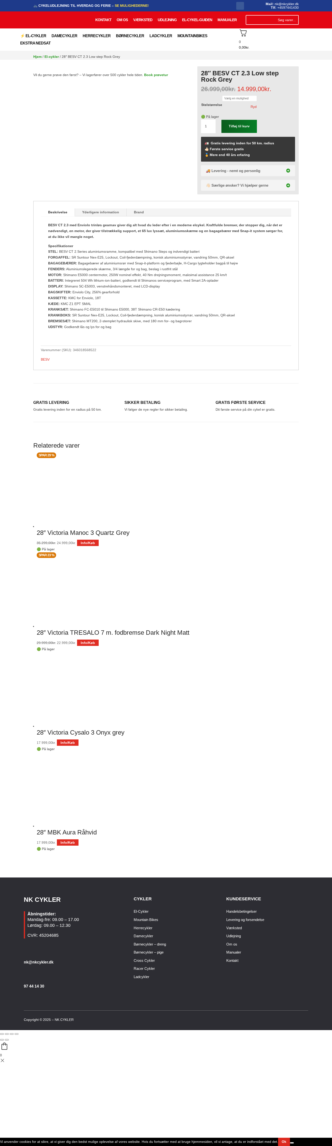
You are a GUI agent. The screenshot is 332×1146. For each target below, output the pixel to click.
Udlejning (167, 20)
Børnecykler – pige (149, 952)
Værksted (142, 20)
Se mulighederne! (131, 6)
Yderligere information (100, 212)
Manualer (227, 20)
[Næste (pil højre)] (7, 1040)
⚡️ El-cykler (33, 36)
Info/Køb (88, 543)
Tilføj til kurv (239, 126)
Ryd (254, 107)
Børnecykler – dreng (150, 944)
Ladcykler (160, 36)
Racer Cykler (144, 968)
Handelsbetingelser (241, 911)
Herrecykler (97, 36)
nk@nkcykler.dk (38, 962)
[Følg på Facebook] (240, 6)
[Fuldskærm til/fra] (7, 1034)
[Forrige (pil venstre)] (2, 1040)
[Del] (12, 1034)
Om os (122, 20)
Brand (139, 212)
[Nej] (292, 1143)
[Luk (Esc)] (16, 1034)
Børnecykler (130, 36)
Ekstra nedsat (35, 43)
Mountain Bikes (146, 920)
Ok (284, 1142)
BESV (45, 359)
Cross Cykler (144, 960)
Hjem (37, 57)
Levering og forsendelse (245, 920)
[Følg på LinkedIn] (305, 1020)
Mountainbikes (192, 36)
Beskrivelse (57, 212)
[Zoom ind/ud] (2, 1034)
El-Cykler (141, 911)
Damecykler (64, 36)
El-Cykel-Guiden (197, 20)
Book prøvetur (156, 75)
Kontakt (103, 20)
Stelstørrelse (211, 105)
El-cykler (51, 57)
